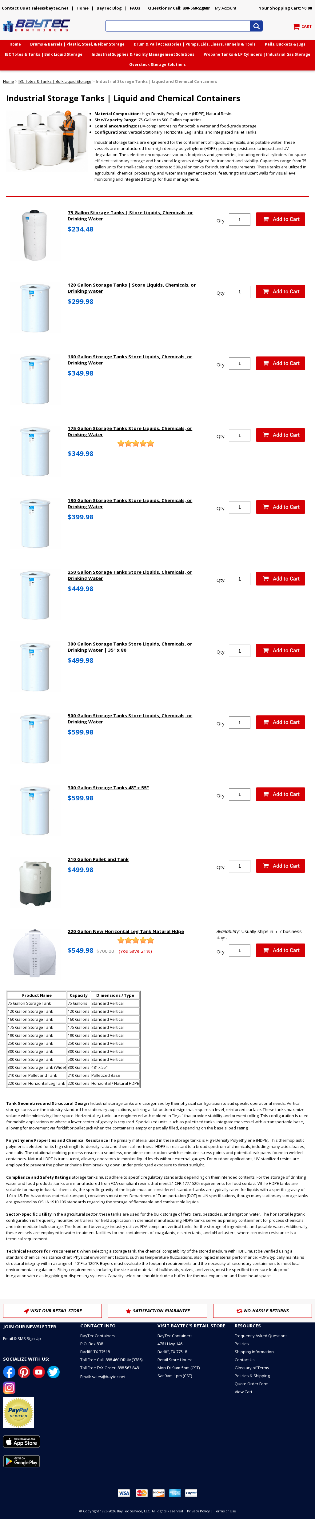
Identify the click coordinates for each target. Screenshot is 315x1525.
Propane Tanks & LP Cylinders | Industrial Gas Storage (257, 54)
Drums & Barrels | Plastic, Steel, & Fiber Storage (77, 44)
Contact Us (245, 1359)
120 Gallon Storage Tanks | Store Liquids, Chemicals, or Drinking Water (132, 288)
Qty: (221, 220)
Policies (242, 1343)
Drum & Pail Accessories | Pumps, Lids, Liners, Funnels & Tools (195, 44)
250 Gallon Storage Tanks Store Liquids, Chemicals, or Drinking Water (130, 575)
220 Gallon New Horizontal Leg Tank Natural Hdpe (126, 931)
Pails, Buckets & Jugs (285, 44)
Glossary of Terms (252, 1367)
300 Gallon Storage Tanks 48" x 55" (108, 787)
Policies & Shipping (252, 1375)
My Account (225, 8)
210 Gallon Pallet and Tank (98, 859)
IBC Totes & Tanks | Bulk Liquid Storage (43, 54)
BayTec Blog (109, 8)
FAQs (135, 8)
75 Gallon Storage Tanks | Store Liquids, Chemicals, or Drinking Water (130, 215)
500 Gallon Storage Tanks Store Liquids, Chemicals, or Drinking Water (130, 718)
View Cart (243, 1391)
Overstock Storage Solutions (157, 64)
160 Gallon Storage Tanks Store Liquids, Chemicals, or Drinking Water (130, 359)
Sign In (204, 8)
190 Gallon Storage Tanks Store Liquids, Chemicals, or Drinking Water (130, 503)
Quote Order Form (252, 1383)
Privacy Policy (198, 1511)
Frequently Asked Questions (261, 1335)
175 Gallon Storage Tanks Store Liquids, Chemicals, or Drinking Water (130, 431)
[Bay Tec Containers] (37, 33)
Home (83, 8)
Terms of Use (225, 1511)
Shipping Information (254, 1351)
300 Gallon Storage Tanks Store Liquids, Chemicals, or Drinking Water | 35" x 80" (130, 647)
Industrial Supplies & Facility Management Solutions (143, 54)
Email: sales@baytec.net (103, 1376)
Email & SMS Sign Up (22, 1338)
